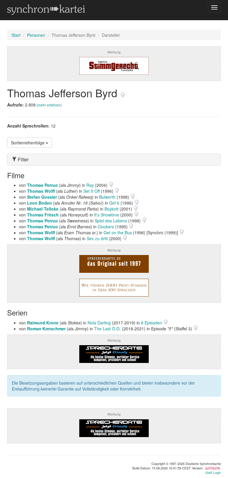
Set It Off (91, 191)
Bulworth (107, 197)
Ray (90, 185)
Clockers (106, 227)
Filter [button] (22, 159)
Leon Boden (39, 203)
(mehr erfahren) (49, 104)
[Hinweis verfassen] (122, 92)
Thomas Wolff (41, 191)
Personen (36, 35)
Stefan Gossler (42, 197)
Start (16, 35)
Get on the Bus (118, 232)
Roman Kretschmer (46, 329)
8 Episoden (152, 323)
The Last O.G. (107, 329)
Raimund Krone (42, 323)
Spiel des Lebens (111, 221)
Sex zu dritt (97, 238)
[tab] (114, 159)
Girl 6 (114, 203)
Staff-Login (213, 472)
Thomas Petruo (42, 185)
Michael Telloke (42, 209)
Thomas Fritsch (43, 215)
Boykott (111, 209)
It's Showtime (106, 215)
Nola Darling (99, 323)
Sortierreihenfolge (28, 143)
